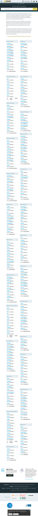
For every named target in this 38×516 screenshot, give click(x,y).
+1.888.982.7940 (33, 488)
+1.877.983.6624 (17, 488)
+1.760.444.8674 (8, 488)
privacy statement (22, 511)
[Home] (16, 3)
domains (13, 71)
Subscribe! (10, 475)
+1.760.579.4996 (24, 488)
